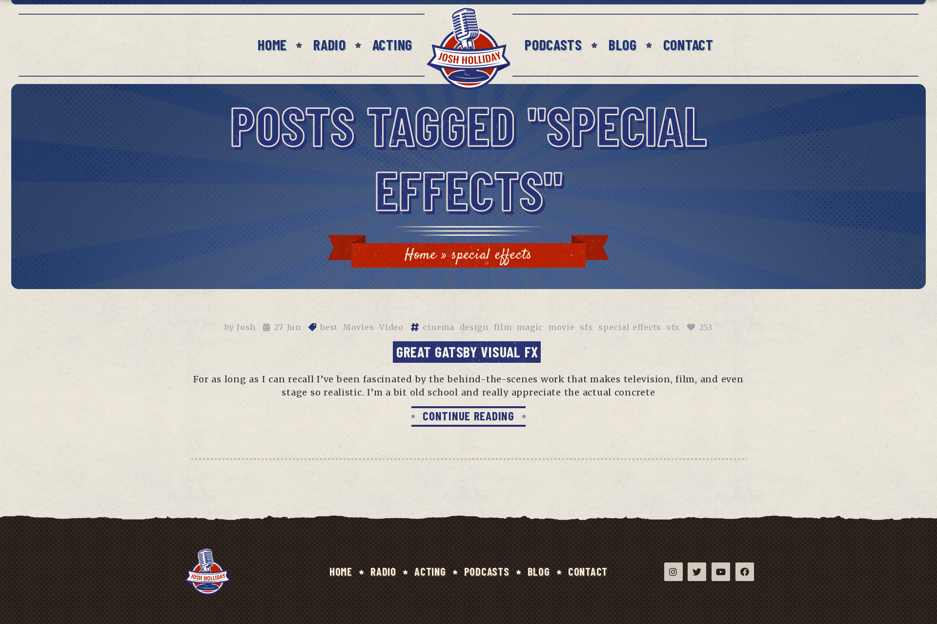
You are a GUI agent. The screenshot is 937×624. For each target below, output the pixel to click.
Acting (392, 44)
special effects (629, 327)
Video (391, 327)
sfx (586, 327)
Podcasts (553, 44)
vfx (673, 327)
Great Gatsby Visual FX (467, 351)
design (474, 327)
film (503, 327)
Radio (329, 44)
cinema (438, 327)
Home (272, 44)
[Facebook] (744, 571)
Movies (358, 327)
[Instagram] (673, 571)
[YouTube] (721, 571)
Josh (246, 327)
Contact (688, 44)
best (329, 327)
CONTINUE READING (468, 415)
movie (562, 327)
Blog (623, 44)
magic (530, 327)
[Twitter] (697, 571)
